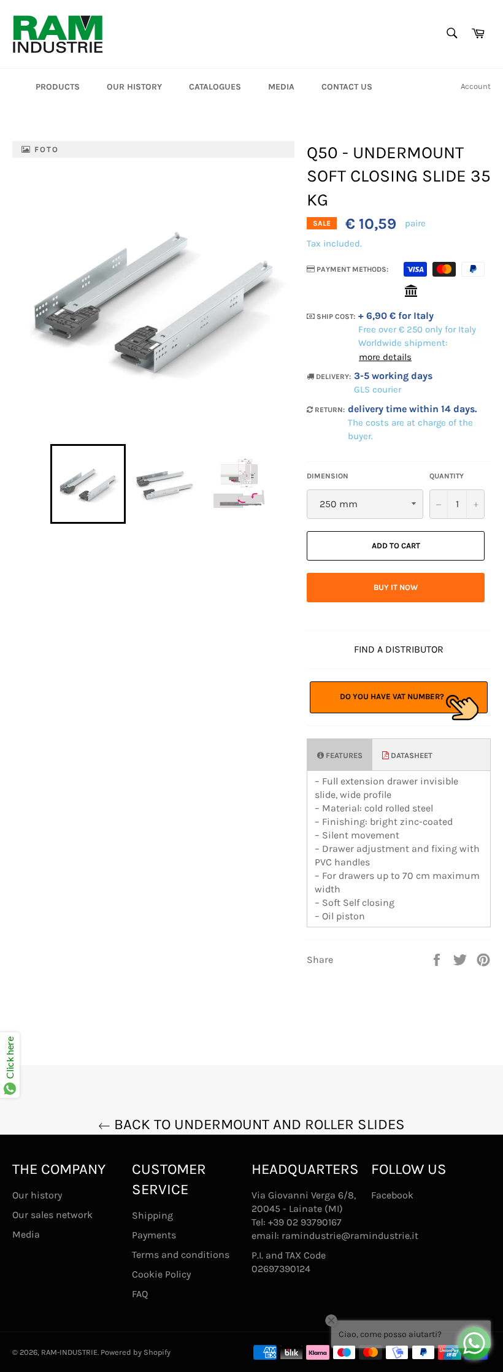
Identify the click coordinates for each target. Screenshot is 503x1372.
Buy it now (396, 587)
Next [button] (281, 484)
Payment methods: (351, 269)
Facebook (392, 1195)
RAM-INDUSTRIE (69, 1352)
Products (58, 87)
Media (281, 87)
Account (476, 86)
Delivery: (332, 376)
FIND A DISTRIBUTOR (398, 649)
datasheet (410, 755)
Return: (329, 409)
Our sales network (52, 1215)
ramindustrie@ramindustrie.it (350, 1235)
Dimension (327, 476)
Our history (134, 87)
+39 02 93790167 (305, 1222)
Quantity (446, 476)
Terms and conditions (180, 1254)
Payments (154, 1235)
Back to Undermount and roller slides (257, 1124)
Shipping (152, 1215)
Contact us (346, 87)
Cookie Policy (161, 1274)
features (343, 755)
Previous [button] (44, 484)
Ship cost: (335, 316)
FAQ (140, 1294)
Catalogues (215, 87)
